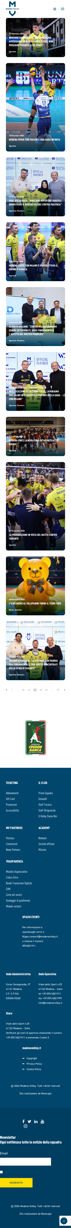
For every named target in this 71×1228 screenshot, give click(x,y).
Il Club (42, 782)
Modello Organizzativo (16, 871)
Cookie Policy (34, 1069)
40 (23, 690)
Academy (44, 827)
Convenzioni (12, 843)
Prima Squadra (45, 793)
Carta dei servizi (14, 894)
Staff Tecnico (45, 804)
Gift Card (10, 798)
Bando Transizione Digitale (19, 883)
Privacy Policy (34, 1063)
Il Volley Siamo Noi (47, 816)
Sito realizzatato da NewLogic (35, 1093)
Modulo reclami (13, 906)
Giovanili (42, 798)
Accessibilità (12, 810)
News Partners (13, 849)
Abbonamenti (12, 793)
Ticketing (12, 782)
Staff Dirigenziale (47, 810)
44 (47, 690)
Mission (42, 849)
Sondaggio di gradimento (18, 900)
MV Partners (14, 827)
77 (58, 690)
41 (29, 690)
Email (4, 1153)
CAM (8, 888)
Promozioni (11, 804)
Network (42, 838)
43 (41, 690)
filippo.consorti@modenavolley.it (40, 936)
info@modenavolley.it (50, 1003)
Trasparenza (14, 861)
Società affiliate (46, 843)
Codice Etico (12, 877)
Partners (10, 838)
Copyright (32, 1058)
